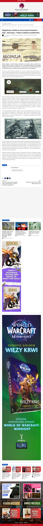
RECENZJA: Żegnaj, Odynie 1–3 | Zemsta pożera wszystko (6, 475)
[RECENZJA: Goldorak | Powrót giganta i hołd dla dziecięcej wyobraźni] (21, 226)
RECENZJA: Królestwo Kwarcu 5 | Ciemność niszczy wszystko (16, 475)
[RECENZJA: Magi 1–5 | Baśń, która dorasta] (36, 469)
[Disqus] (21, 203)
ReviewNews (21, 524)
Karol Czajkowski (7, 35)
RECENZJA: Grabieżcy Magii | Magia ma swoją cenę (26, 475)
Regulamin (26, 522)
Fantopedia (39, 19)
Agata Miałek (25, 477)
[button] (2, 20)
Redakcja (16, 522)
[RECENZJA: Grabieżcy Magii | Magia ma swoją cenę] (26, 469)
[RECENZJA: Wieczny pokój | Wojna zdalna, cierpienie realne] (35, 226)
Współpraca (21, 522)
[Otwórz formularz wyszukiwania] (32, 20)
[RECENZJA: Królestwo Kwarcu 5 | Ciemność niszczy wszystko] (16, 469)
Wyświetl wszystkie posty (17, 170)
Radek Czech (5, 238)
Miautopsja (15, 477)
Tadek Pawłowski (35, 476)
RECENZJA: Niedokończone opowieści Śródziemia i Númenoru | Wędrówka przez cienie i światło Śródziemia (7, 234)
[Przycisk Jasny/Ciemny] (30, 19)
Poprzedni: (10, 183)
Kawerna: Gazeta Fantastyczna (21, 9)
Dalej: (33, 182)
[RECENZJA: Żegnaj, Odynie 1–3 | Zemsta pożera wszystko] (6, 469)
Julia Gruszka (5, 477)
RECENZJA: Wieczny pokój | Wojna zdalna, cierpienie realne (34, 233)
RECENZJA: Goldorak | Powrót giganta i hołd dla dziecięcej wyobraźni (20, 233)
